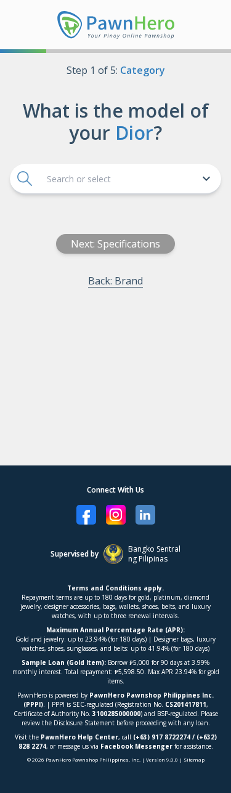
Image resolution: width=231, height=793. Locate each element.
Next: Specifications (115, 244)
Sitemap (194, 759)
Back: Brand (115, 281)
